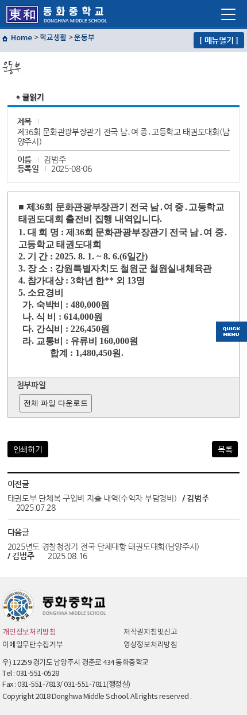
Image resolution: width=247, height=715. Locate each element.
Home (21, 38)
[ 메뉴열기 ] (218, 40)
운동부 (84, 38)
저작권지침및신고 (150, 632)
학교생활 (53, 38)
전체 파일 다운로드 (56, 403)
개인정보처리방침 (29, 632)
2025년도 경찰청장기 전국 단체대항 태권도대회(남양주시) (103, 546)
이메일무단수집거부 (32, 645)
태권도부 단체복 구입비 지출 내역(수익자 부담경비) (92, 498)
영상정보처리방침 (150, 645)
